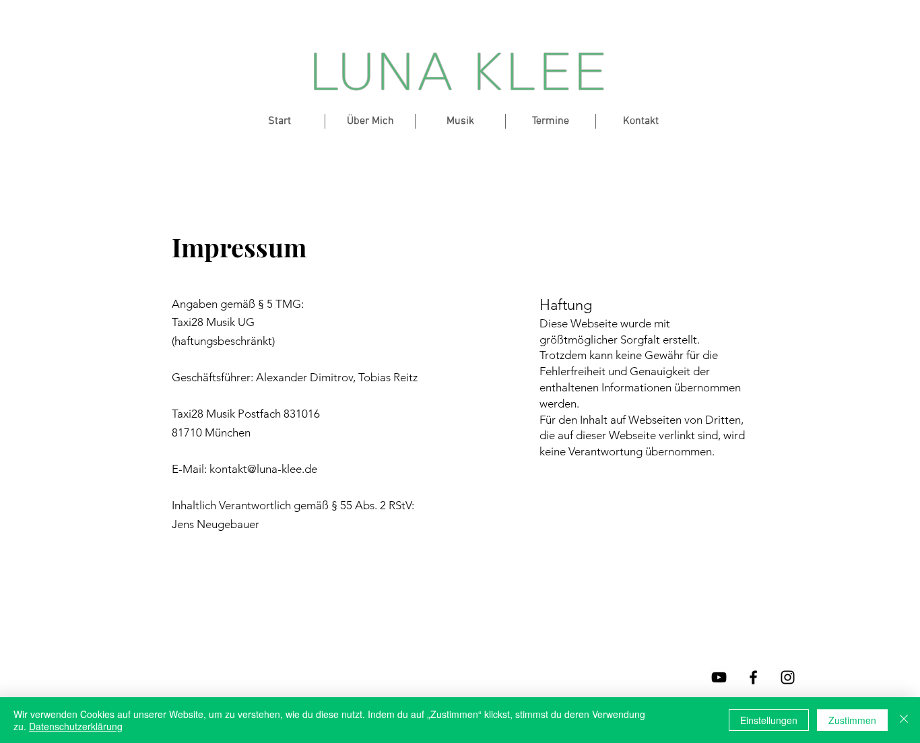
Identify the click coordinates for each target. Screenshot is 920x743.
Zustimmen (852, 720)
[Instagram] (788, 677)
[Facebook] (753, 677)
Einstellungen (768, 720)
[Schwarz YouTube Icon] (719, 677)
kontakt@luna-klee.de (263, 469)
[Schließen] (904, 720)
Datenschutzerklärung (76, 726)
